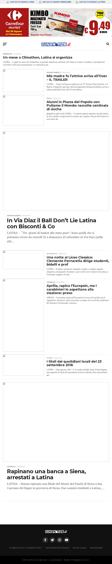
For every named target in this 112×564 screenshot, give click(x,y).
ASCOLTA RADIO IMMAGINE (57, 2)
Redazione (96, 548)
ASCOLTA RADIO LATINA (92, 2)
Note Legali (80, 548)
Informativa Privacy (58, 548)
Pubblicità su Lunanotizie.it (25, 548)
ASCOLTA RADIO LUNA (22, 2)
